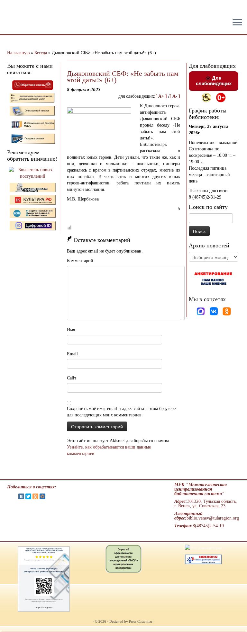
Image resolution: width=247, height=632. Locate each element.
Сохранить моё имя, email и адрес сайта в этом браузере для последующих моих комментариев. (121, 411)
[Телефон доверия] (203, 559)
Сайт (71, 378)
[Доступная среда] (206, 97)
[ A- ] (174, 96)
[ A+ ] (161, 96)
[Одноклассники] (227, 310)
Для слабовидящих (214, 80)
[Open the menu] (237, 23)
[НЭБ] (32, 199)
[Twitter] (28, 496)
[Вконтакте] (214, 310)
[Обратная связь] (33, 84)
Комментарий (80, 260)
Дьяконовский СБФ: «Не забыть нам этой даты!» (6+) (122, 76)
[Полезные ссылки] (32, 138)
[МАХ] (201, 310)
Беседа (40, 52)
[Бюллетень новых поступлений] (32, 172)
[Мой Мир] (42, 496)
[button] (10, 10)
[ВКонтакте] (21, 496)
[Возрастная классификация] (220, 97)
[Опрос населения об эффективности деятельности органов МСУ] (123, 558)
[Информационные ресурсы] (32, 123)
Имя (71, 329)
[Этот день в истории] (203, 547)
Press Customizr (140, 621)
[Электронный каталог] (32, 110)
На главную (18, 52)
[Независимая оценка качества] (32, 97)
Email (72, 354)
